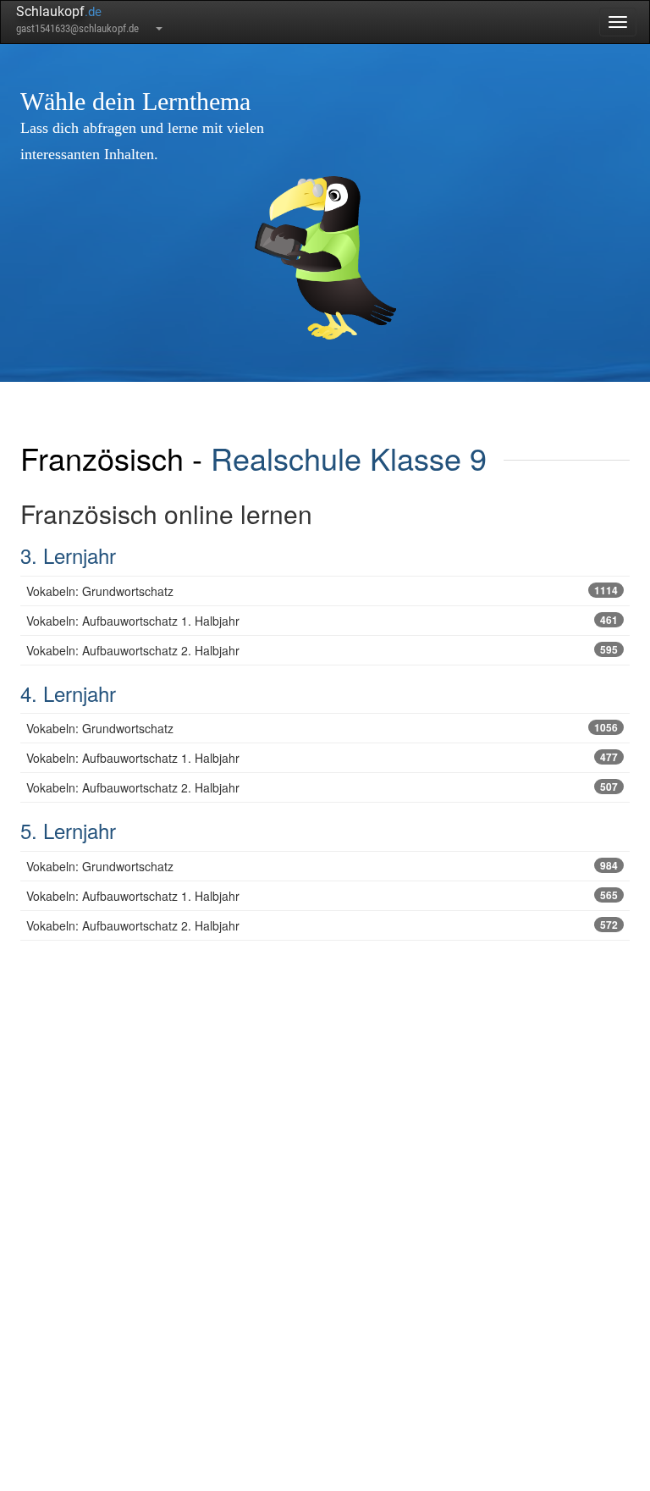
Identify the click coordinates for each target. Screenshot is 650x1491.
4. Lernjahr (68, 693)
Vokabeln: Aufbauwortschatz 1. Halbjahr (322, 620)
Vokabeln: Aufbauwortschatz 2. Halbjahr (322, 650)
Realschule (286, 457)
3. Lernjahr (68, 555)
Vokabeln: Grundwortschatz (322, 591)
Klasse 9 (428, 457)
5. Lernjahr (68, 830)
